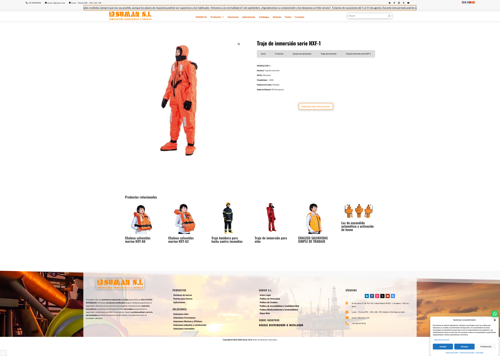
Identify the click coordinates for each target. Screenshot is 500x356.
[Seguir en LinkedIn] (389, 3)
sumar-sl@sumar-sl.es (56, 3)
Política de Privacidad (467, 352)
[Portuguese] (470, 2)
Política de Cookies (452, 352)
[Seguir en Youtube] (408, 3)
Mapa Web (265, 313)
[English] (463, 2)
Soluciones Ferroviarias (184, 318)
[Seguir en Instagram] (399, 3)
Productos (216, 17)
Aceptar (443, 346)
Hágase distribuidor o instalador (281, 325)
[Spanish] (473, 2)
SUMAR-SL (201, 17)
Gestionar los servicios (441, 339)
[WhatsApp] (495, 314)
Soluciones (233, 17)
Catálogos (264, 17)
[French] (466, 2)
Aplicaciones (248, 17)
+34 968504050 (34, 3)
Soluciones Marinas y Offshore (187, 321)
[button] (494, 320)
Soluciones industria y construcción (189, 325)
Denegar (464, 346)
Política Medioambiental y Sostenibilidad (279, 309)
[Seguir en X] (403, 3)
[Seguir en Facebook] (394, 3)
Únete (288, 17)
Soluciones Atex (180, 314)
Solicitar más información (316, 106)
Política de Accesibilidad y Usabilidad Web (279, 306)
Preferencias (486, 346)
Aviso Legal (479, 352)
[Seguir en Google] (393, 296)
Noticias (277, 17)
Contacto (299, 17)
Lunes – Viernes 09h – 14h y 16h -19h (86, 3)
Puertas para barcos (182, 299)
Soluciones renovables (184, 328)
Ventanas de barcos (182, 295)
